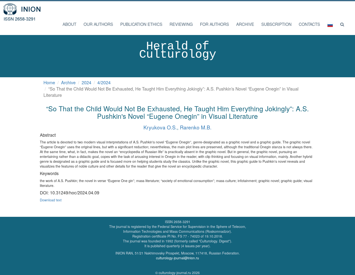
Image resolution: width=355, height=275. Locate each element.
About (69, 24)
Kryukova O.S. (160, 127)
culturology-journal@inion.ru (177, 257)
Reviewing (181, 24)
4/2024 (104, 82)
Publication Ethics (141, 24)
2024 (86, 82)
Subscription (276, 24)
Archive (245, 24)
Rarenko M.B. (196, 127)
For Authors (214, 24)
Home (49, 82)
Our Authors (98, 24)
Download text (51, 199)
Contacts (309, 24)
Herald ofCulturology (177, 50)
